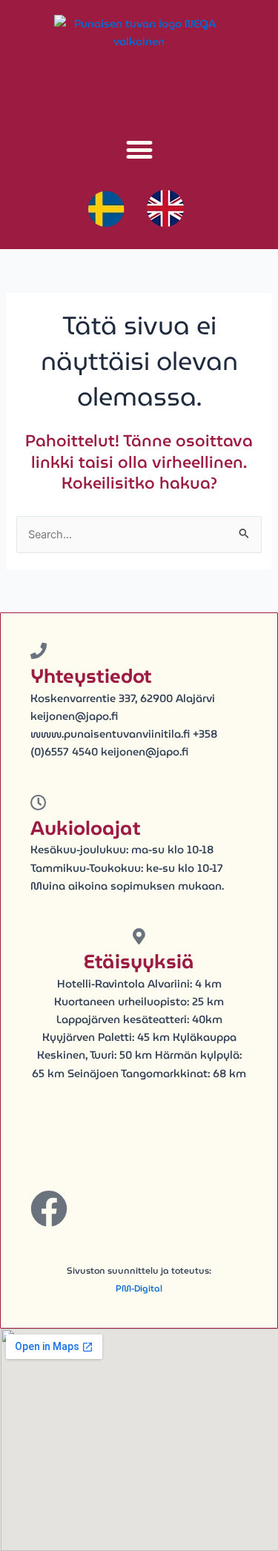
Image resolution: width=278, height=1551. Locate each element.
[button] (139, 149)
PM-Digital (139, 1288)
